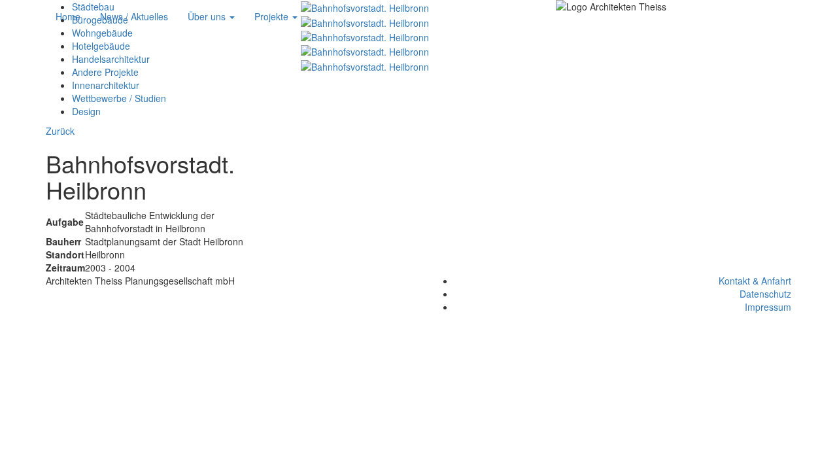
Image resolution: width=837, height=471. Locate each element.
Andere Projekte (105, 71)
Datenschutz (765, 293)
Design (86, 111)
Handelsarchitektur (111, 58)
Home (68, 16)
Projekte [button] (272, 16)
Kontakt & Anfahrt (755, 280)
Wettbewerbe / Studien (119, 98)
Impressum (768, 306)
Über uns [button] (208, 16)
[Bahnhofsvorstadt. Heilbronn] (365, 36)
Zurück (60, 130)
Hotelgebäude (101, 45)
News (134, 16)
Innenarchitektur (105, 85)
